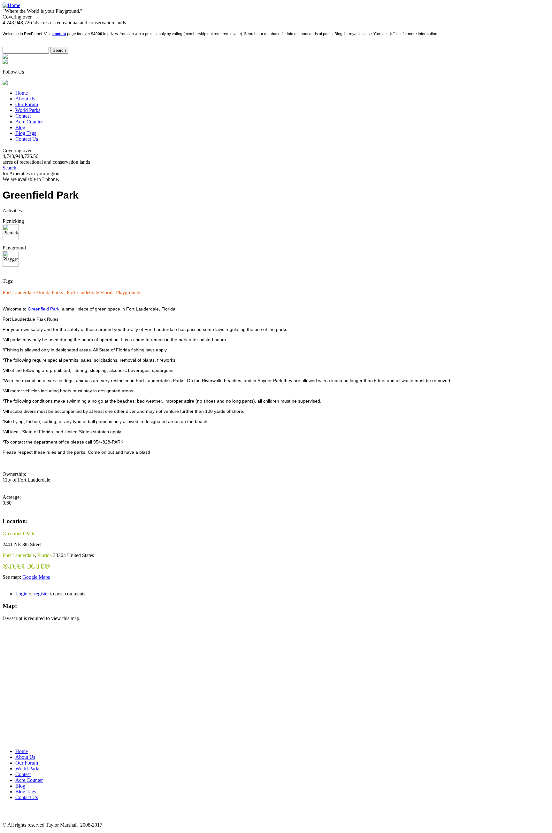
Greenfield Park (43, 308)
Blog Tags (25, 133)
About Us (25, 98)
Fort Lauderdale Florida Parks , (35, 292)
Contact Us (26, 139)
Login (21, 593)
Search (9, 167)
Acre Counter (29, 121)
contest (59, 34)
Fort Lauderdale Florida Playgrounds (104, 292)
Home (21, 93)
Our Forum (26, 104)
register (41, 593)
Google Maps (36, 577)
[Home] (11, 5)
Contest (23, 116)
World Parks (27, 110)
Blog (20, 127)
